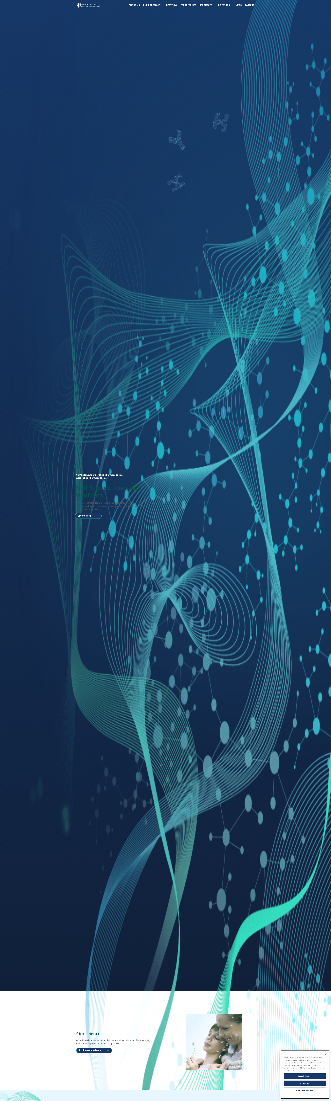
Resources (206, 5)
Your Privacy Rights (304, 1090)
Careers (249, 5)
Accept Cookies (304, 1076)
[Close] (326, 1054)
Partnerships (188, 5)
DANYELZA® (172, 5)
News (239, 5)
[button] (161, 5)
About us (134, 5)
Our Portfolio (151, 5)
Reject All (304, 1083)
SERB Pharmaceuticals (95, 478)
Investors (224, 5)
